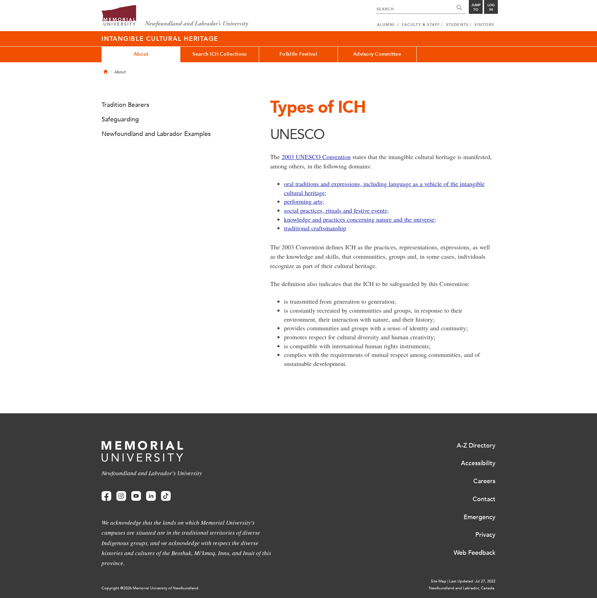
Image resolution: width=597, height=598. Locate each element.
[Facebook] (106, 496)
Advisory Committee (377, 54)
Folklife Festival (298, 54)
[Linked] (151, 496)
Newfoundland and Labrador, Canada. (462, 588)
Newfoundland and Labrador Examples (156, 134)
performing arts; (304, 201)
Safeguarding (120, 119)
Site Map (438, 581)
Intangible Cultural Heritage (160, 39)
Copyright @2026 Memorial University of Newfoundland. (150, 588)
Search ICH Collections (219, 54)
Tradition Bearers (125, 105)
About (141, 54)
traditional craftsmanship (315, 228)
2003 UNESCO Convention (316, 157)
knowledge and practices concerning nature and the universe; (360, 219)
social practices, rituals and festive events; (336, 210)
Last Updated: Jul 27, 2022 (472, 581)
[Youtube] (136, 496)
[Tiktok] (166, 496)
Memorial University (175, 16)
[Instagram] (121, 496)
